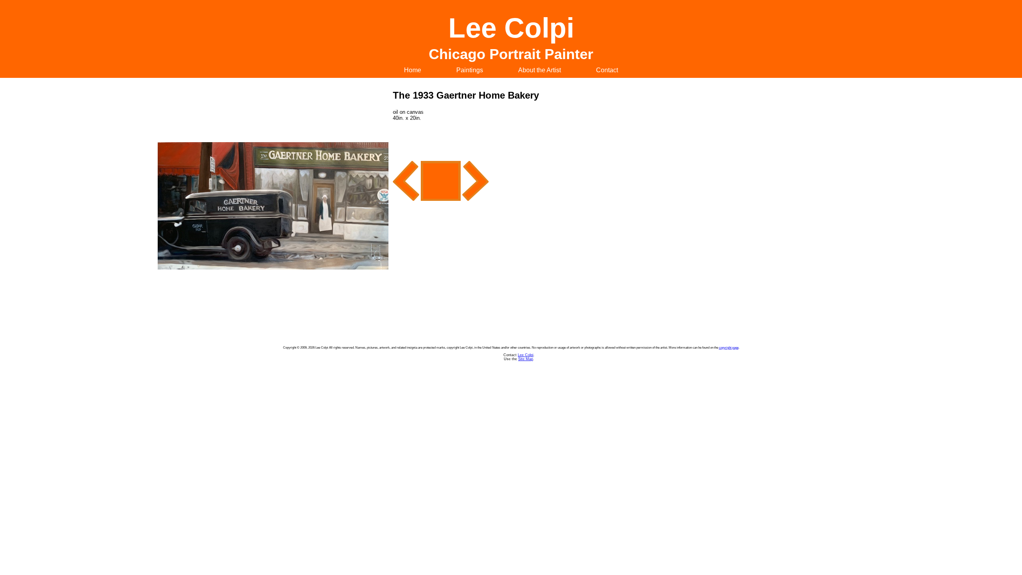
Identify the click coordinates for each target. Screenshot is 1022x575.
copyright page (729, 347)
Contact (607, 70)
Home (412, 70)
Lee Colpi (525, 355)
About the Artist (539, 70)
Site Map (525, 359)
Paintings (469, 70)
